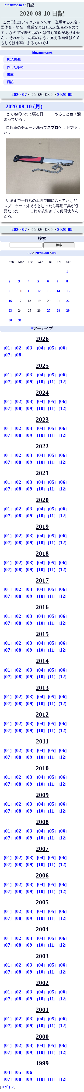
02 (18, 348)
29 (68, 310)
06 (62, 348)
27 (48, 310)
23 (10, 310)
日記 (10, 82)
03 (29, 348)
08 (18, 355)
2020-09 (65, 94)
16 (10, 301)
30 (10, 320)
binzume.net (14, 5)
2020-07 (19, 94)
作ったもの (15, 67)
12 (39, 291)
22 (68, 301)
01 (7, 348)
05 (51, 348)
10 (40, 381)
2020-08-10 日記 (42, 13)
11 (29, 291)
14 (58, 291)
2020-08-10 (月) (24, 106)
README (14, 59)
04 (40, 348)
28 (58, 310)
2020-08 (42, 253)
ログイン (7, 1087)
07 (30, 253)
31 (19, 320)
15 (68, 291)
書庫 (10, 74)
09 (54, 253)
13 (48, 291)
